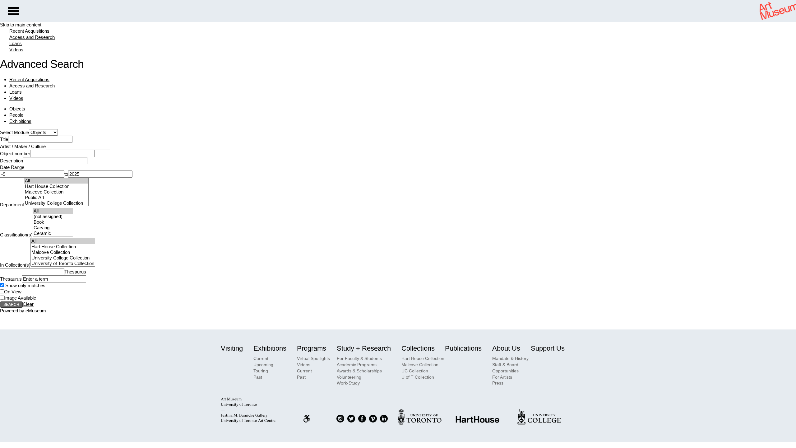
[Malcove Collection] (56, 192)
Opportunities (505, 370)
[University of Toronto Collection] (63, 263)
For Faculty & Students (359, 358)
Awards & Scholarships (359, 370)
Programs (311, 348)
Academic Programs (357, 364)
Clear (28, 304)
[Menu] (13, 12)
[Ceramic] (53, 233)
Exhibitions (20, 121)
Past (257, 377)
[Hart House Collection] (56, 186)
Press (497, 382)
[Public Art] (56, 197)
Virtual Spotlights (313, 358)
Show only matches (24, 285)
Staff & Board (505, 364)
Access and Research (32, 37)
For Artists (502, 377)
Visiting (232, 348)
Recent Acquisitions (29, 31)
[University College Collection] (56, 203)
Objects (17, 108)
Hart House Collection (422, 358)
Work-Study (348, 382)
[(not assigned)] (53, 216)
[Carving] (53, 228)
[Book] (53, 222)
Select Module (14, 132)
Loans (15, 43)
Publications (463, 348)
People (16, 115)
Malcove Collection (419, 364)
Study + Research (364, 348)
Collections (418, 348)
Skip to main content (20, 24)
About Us (506, 348)
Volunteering (349, 377)
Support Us (548, 348)
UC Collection (414, 370)
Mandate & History (510, 358)
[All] (56, 181)
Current (260, 358)
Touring (260, 370)
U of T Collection (417, 377)
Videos (16, 49)
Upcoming (263, 364)
